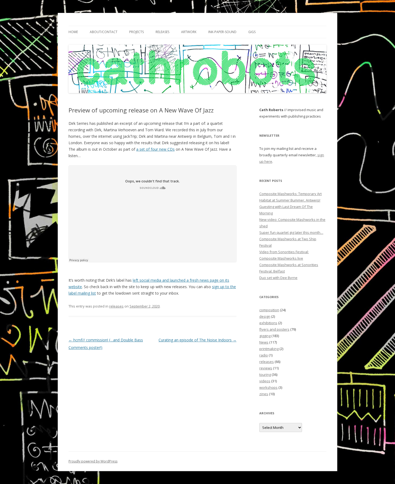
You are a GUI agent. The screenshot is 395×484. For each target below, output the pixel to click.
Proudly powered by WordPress (93, 461)
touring (265, 374)
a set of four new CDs (155, 149)
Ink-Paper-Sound (222, 32)
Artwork (188, 32)
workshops (268, 387)
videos (264, 381)
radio (263, 355)
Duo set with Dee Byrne (278, 277)
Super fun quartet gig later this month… (291, 232)
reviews (265, 368)
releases (116, 306)
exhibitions (268, 322)
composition (269, 310)
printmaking (269, 348)
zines (263, 393)
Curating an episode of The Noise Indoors (197, 339)
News (263, 342)
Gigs (252, 32)
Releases (162, 32)
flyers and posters (274, 329)
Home (73, 32)
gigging (265, 335)
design (264, 316)
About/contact (103, 32)
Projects (136, 32)
